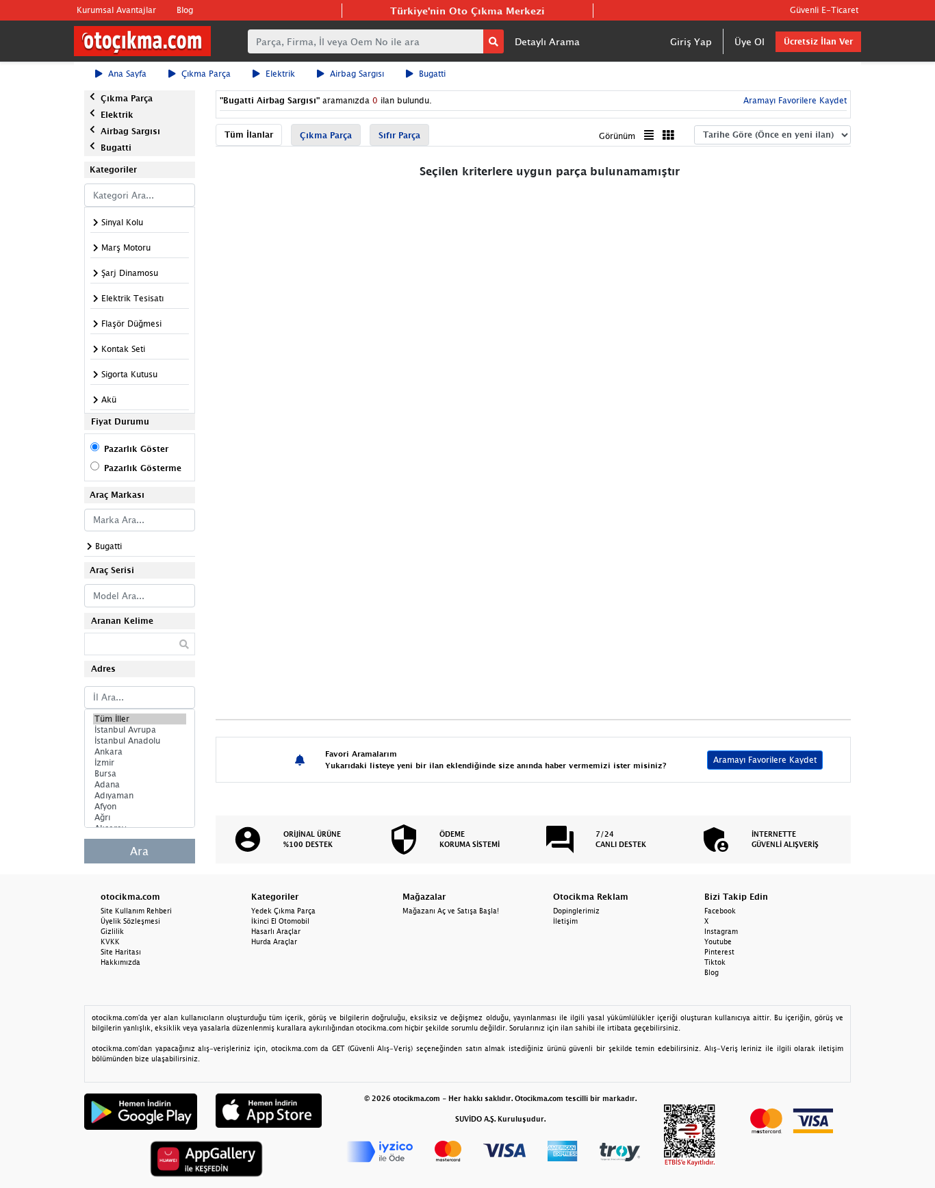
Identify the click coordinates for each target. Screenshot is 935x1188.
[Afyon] (139, 806)
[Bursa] (139, 773)
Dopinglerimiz (576, 911)
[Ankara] (139, 751)
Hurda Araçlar (274, 941)
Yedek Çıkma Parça (283, 911)
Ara (139, 851)
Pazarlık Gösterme (142, 468)
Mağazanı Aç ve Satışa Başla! (450, 911)
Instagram (721, 931)
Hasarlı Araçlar (275, 931)
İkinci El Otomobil (280, 921)
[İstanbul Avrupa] (139, 729)
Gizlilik (112, 931)
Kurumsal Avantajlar (116, 10)
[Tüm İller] (139, 718)
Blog (185, 10)
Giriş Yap (691, 41)
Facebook (720, 911)
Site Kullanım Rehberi (136, 911)
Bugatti (432, 73)
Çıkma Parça (206, 73)
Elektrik (280, 73)
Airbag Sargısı (357, 73)
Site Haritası (121, 952)
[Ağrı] (139, 817)
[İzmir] (139, 762)
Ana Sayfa (127, 73)
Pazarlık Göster (136, 449)
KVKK (110, 941)
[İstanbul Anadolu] (139, 740)
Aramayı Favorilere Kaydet (765, 760)
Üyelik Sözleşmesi (130, 921)
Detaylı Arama (547, 41)
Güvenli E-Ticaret (824, 10)
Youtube (718, 941)
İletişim (565, 921)
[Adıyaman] (139, 795)
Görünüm (617, 136)
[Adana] (139, 784)
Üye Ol (749, 41)
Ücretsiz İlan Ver (818, 41)
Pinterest (719, 952)
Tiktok (715, 962)
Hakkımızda (120, 962)
